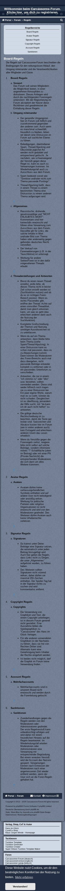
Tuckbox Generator (14, 844)
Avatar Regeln (32, 36)
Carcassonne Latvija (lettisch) (18, 863)
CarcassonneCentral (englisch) (19, 861)
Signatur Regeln (33, 40)
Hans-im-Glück (12, 828)
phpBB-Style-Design (42, 812)
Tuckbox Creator (12, 847)
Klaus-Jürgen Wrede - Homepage (20, 832)
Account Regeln (33, 48)
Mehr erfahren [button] (24, 877)
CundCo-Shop (11, 830)
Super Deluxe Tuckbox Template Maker (22, 849)
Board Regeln (32, 32)
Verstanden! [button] (20, 886)
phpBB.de (35, 809)
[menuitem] (61, 20)
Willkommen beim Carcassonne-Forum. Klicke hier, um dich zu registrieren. (32, 10)
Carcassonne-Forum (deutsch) (19, 859)
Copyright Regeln (32, 44)
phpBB (19, 806)
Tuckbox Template (13, 842)
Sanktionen (32, 52)
